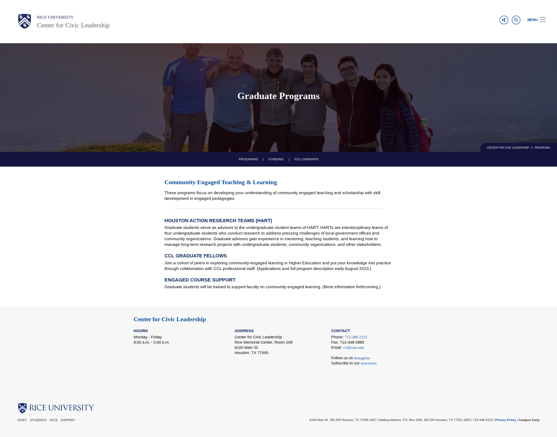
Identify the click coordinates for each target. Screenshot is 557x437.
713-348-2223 (356, 337)
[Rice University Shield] (24, 21)
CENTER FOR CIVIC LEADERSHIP (508, 147)
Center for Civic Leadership (73, 25)
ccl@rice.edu (353, 347)
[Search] (516, 20)
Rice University (55, 17)
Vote (53, 420)
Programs (248, 159)
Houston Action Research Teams (209, 220)
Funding (276, 159)
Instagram (362, 358)
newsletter (369, 363)
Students (38, 420)
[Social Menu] (504, 20)
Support (68, 420)
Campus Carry (529, 419)
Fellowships (306, 159)
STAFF (22, 420)
